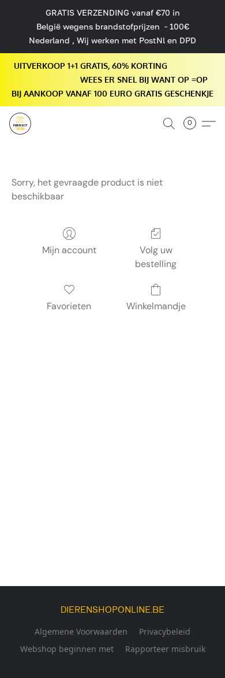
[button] (20, 123)
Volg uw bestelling (156, 257)
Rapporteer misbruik (165, 648)
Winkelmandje (156, 306)
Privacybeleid (164, 631)
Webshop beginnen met (67, 648)
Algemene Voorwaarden (81, 631)
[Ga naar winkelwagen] (193, 123)
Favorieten (69, 306)
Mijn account (69, 250)
